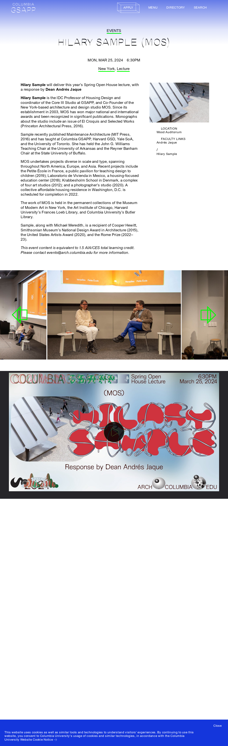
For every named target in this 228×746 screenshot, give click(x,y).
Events (114, 31)
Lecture (123, 69)
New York (106, 69)
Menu (153, 7)
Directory (175, 7)
